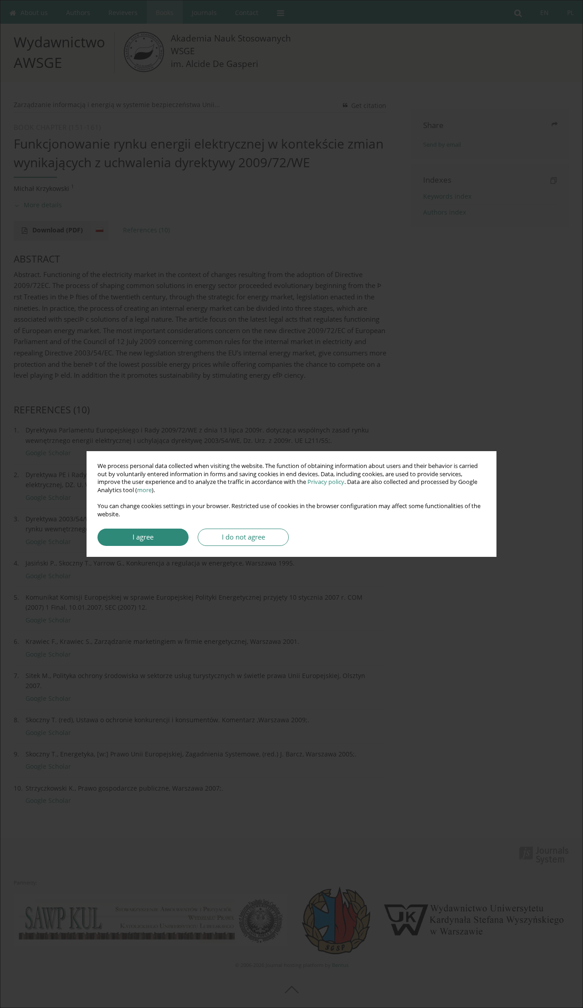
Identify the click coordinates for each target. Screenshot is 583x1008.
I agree (143, 537)
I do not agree (243, 537)
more (144, 490)
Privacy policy (325, 482)
